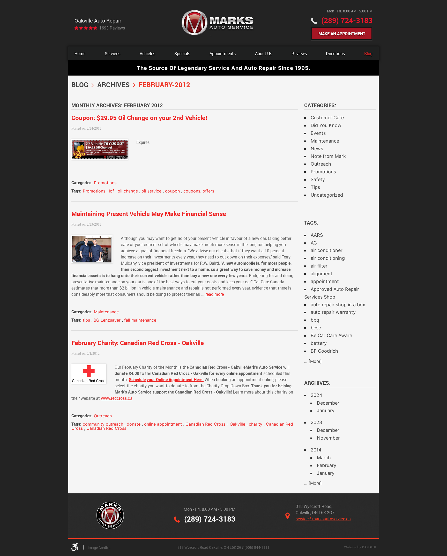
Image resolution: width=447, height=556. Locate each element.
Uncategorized (327, 195)
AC (314, 243)
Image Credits (99, 547)
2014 (316, 450)
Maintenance (106, 311)
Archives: (317, 382)
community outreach (103, 424)
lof (111, 191)
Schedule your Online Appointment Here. (166, 379)
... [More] (313, 361)
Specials (182, 53)
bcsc (316, 327)
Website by (360, 547)
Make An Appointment (341, 33)
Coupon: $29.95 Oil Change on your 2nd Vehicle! (139, 118)
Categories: (320, 105)
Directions (335, 53)
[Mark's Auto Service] (218, 23)
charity (255, 424)
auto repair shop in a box (338, 304)
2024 (316, 395)
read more (214, 294)
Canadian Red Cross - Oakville (215, 424)
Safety (318, 179)
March (324, 457)
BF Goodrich (324, 351)
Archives (113, 84)
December (328, 403)
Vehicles (147, 53)
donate (133, 424)
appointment (325, 281)
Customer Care (327, 117)
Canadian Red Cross (106, 428)
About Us (263, 53)
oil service (151, 191)
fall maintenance (140, 320)
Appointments (223, 53)
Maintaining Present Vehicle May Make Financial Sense (148, 214)
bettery (319, 343)
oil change (128, 191)
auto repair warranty (333, 312)
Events (318, 133)
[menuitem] (79, 53)
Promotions (105, 182)
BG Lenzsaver (107, 320)
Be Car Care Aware (331, 335)
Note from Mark (328, 156)
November (328, 438)
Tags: (311, 222)
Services (112, 53)
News (317, 148)
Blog (368, 53)
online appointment (163, 424)
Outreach (103, 415)
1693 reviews (112, 28)
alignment (321, 273)
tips (86, 320)
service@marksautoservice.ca (323, 519)
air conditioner (326, 250)
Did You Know (326, 125)
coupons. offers (198, 191)
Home (79, 53)
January (325, 410)
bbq (315, 320)
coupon (172, 191)
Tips (315, 187)
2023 (316, 422)
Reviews (299, 53)
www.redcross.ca (116, 398)
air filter (319, 266)
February (326, 465)
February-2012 (164, 84)
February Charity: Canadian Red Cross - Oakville (137, 343)
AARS (317, 235)
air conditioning (328, 258)
